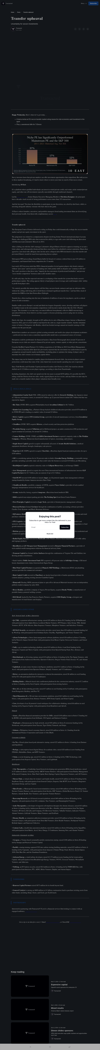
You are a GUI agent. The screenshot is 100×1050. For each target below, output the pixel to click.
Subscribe (65, 527)
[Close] (71, 515)
